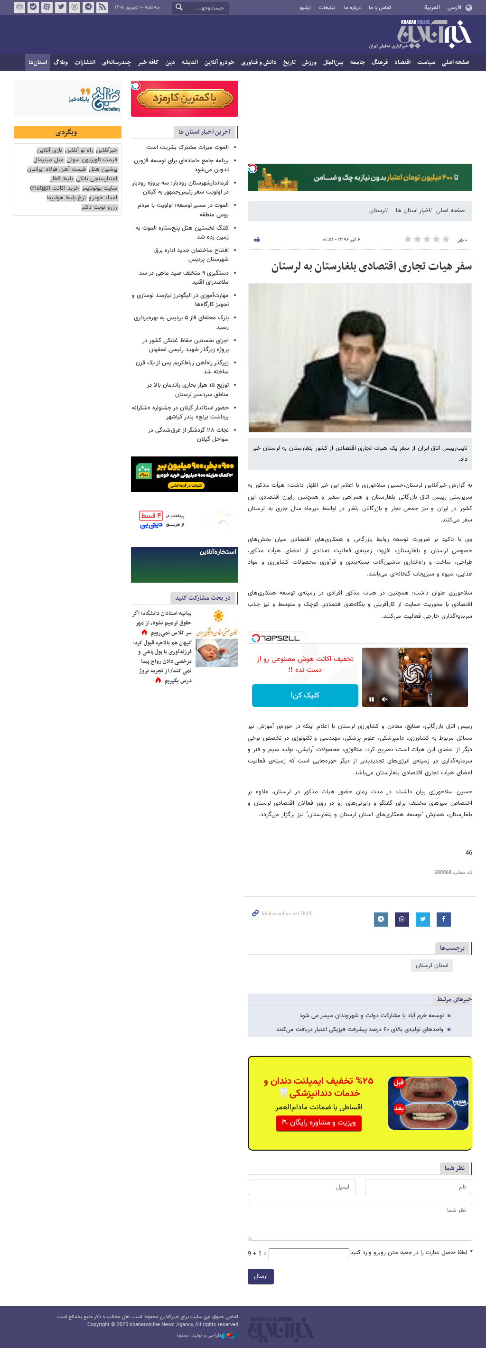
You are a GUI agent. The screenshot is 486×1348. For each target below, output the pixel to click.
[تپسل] (252, 168)
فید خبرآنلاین (102, 7)
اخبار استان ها (413, 210)
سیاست (426, 62)
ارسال (261, 1276)
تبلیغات (327, 8)
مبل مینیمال (48, 160)
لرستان (377, 210)
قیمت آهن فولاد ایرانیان (56, 169)
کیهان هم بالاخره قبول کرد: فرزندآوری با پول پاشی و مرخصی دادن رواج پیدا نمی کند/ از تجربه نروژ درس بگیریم (162, 662)
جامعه (357, 62)
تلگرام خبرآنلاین (88, 7)
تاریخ (289, 62)
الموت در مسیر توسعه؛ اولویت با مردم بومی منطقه (183, 210)
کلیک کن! (304, 696)
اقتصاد (402, 62)
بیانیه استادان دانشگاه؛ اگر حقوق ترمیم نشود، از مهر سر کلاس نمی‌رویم (162, 623)
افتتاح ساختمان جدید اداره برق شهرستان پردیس (191, 255)
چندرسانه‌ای (116, 62)
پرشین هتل (103, 169)
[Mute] (385, 699)
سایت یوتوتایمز (99, 188)
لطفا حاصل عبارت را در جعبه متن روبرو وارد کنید (411, 1252)
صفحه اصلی (455, 62)
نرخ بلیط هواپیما (66, 198)
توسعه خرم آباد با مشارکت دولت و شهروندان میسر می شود (371, 1016)
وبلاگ (61, 62)
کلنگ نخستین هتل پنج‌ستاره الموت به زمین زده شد (182, 232)
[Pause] (371, 699)
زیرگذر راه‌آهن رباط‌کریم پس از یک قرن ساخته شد (182, 367)
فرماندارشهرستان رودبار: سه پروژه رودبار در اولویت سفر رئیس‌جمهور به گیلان (180, 187)
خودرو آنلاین (219, 62)
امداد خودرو (103, 198)
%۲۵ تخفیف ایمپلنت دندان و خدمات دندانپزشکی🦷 (319, 1087)
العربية (432, 7)
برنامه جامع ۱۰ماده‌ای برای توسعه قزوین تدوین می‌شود (181, 165)
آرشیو (305, 8)
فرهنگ (380, 62)
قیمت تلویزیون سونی (91, 160)
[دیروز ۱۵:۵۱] (217, 623)
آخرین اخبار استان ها (204, 132)
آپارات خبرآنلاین (47, 7)
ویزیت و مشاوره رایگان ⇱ (319, 1123)
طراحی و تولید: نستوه (199, 1335)
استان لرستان (432, 965)
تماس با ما (380, 8)
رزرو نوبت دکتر (99, 207)
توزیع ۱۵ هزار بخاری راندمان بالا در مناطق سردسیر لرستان (188, 390)
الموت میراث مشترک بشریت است (187, 147)
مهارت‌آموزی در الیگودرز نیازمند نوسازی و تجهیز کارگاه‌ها (180, 300)
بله (33, 7)
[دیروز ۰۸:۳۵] (217, 653)
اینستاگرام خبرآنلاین (74, 7)
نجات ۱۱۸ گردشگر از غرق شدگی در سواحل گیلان (188, 435)
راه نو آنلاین (79, 150)
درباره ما (352, 8)
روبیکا (19, 7)
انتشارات (85, 62)
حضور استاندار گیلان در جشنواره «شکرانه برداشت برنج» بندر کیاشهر (180, 412)
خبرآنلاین (420, 35)
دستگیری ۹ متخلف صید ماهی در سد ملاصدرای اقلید (184, 278)
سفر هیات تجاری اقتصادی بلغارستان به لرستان (371, 266)
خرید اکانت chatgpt (54, 188)
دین (170, 62)
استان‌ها (37, 62)
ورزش (309, 62)
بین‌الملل (333, 62)
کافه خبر (148, 62)
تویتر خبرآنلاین (60, 7)
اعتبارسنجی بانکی (96, 179)
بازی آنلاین (49, 150)
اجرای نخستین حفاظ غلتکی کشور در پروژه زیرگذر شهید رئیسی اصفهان (185, 345)
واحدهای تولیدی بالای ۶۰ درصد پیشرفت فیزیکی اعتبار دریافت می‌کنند (360, 1029)
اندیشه (190, 62)
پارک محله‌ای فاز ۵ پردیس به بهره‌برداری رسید (181, 322)
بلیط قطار (61, 179)
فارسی (454, 7)
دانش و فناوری (259, 62)
